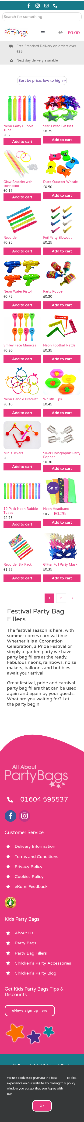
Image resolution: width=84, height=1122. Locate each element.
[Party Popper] (61, 273)
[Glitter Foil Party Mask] (61, 547)
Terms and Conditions (36, 856)
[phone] (55, 5)
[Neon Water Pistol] (22, 273)
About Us (24, 933)
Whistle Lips (52, 399)
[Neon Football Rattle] (61, 327)
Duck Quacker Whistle (60, 182)
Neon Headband (56, 509)
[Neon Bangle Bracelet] (22, 381)
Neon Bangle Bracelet (21, 399)
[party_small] (16, 25)
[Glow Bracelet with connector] (22, 164)
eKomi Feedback (31, 886)
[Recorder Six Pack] (22, 547)
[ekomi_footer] (10, 898)
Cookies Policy (29, 876)
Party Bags (25, 943)
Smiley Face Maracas (20, 345)
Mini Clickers (13, 453)
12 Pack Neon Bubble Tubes (21, 511)
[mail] (46, 5)
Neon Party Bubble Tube (18, 128)
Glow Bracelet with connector (18, 184)
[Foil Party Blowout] (61, 219)
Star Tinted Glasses (58, 126)
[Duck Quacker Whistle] (61, 164)
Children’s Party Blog (35, 973)
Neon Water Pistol (18, 292)
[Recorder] (22, 219)
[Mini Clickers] (22, 435)
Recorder (11, 238)
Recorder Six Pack (18, 565)
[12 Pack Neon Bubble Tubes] (22, 491)
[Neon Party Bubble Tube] (22, 108)
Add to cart (22, 141)
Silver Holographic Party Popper (61, 455)
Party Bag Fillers (31, 953)
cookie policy (71, 1080)
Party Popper (53, 292)
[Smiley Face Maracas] (22, 327)
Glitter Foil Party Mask (60, 565)
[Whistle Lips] (61, 381)
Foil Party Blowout (57, 238)
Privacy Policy (28, 866)
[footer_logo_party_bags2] (36, 766)
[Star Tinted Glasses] (61, 108)
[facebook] (29, 5)
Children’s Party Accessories (43, 963)
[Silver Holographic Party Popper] (61, 435)
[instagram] (37, 5)
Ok (42, 1106)
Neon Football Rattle (59, 345)
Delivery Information (35, 846)
